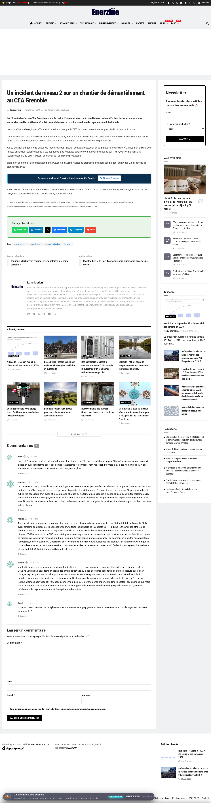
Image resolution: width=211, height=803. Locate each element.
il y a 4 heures (14, 370)
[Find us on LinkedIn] (185, 3)
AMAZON (72, 748)
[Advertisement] (105, 52)
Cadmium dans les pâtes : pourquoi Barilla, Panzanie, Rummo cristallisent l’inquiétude (188, 258)
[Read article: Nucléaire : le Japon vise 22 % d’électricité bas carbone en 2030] (23, 347)
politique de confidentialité (102, 800)
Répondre (23, 474)
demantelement (34, 244)
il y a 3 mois (125, 423)
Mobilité (125, 23)
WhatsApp (21, 229)
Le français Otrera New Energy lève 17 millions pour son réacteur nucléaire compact (23, 412)
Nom (10, 681)
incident (67, 244)
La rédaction (15, 110)
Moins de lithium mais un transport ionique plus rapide (192, 410)
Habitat (140, 23)
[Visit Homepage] (105, 12)
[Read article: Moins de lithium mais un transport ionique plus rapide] (171, 411)
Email (92, 229)
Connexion (204, 3)
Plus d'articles (79, 434)
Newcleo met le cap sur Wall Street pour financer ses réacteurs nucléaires (97, 412)
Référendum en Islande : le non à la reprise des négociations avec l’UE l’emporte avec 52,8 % (193, 771)
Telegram (77, 229)
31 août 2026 (187, 331)
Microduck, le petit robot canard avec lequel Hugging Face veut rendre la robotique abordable (184, 471)
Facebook (60, 229)
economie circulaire (53, 244)
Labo (175, 23)
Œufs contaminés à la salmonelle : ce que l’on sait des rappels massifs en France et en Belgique (188, 225)
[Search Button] (207, 23)
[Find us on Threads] (189, 3)
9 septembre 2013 (32, 110)
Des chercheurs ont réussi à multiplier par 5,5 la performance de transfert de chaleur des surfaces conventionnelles (193, 393)
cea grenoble (19, 244)
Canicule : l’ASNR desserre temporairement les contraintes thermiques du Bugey (134, 365)
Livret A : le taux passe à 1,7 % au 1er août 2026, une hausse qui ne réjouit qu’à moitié (178, 203)
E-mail (11, 695)
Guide (164, 23)
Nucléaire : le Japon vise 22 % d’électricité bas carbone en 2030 (192, 754)
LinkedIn (37, 229)
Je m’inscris (193, 794)
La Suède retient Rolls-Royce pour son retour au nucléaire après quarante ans (58, 412)
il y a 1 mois (51, 373)
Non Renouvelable (52, 110)
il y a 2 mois (125, 373)
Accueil (38, 23)
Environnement (107, 23)
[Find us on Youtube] (181, 3)
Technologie (87, 23)
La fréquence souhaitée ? (178, 124)
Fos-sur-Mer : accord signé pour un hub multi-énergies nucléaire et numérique (59, 365)
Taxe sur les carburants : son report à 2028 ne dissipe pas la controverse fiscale (188, 241)
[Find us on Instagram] (177, 3)
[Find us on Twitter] (173, 3)
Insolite (152, 23)
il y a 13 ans (32, 457)
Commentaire (14, 642)
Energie (50, 23)
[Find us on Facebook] (168, 3)
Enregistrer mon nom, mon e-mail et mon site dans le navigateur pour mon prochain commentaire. (58, 709)
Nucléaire (65, 110)
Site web (85, 695)
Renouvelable (67, 23)
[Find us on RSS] (193, 3)
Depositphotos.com (40, 744)
